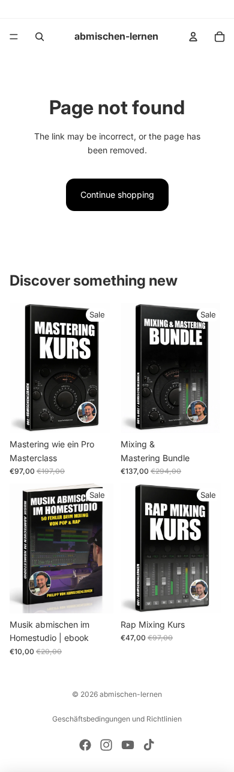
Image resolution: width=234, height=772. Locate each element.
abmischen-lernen (131, 694)
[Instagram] (106, 745)
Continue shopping (117, 194)
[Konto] (193, 36)
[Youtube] (128, 745)
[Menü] (14, 37)
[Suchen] (39, 36)
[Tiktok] (149, 745)
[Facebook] (85, 745)
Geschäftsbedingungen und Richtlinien (117, 718)
